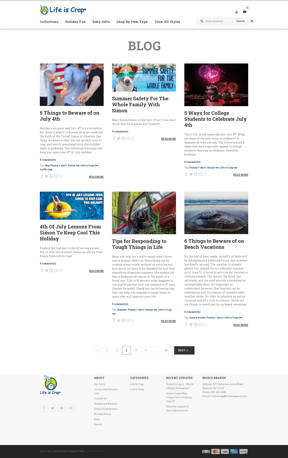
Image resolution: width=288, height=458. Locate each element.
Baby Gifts (101, 21)
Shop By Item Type (132, 21)
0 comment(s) (48, 159)
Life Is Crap (137, 384)
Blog (96, 419)
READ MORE (96, 176)
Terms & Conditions (106, 408)
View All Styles (167, 21)
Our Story (99, 384)
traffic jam (46, 169)
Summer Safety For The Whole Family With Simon (140, 104)
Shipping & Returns (105, 403)
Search (98, 424)
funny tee (73, 165)
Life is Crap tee (89, 165)
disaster (122, 309)
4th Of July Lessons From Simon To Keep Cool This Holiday (70, 232)
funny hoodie (198, 317)
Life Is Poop (137, 389)
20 (166, 350)
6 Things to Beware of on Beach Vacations (214, 244)
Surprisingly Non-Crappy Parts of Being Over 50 (179, 397)
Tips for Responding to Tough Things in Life (139, 244)
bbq (47, 165)
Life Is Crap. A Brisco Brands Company (58, 451)
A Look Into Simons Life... (105, 391)
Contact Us (100, 398)
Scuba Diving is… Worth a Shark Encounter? (180, 386)
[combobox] (222, 21)
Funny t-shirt (58, 165)
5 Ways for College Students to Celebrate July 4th (215, 119)
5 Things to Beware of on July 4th (70, 115)
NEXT (181, 350)
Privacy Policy (102, 414)
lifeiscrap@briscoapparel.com (230, 396)
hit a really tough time (147, 256)
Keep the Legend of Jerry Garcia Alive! (177, 408)
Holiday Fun (75, 21)
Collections (49, 21)
